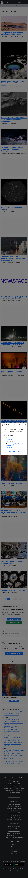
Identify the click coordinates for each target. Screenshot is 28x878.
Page (13, 444)
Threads (8, 447)
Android (8, 439)
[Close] (26, 425)
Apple (7, 437)
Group (20, 444)
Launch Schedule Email (12, 452)
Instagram (9, 445)
